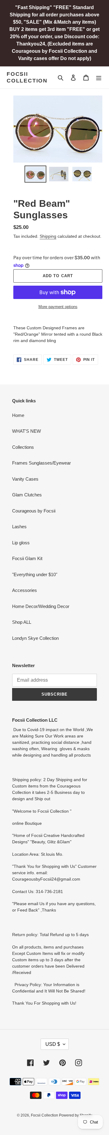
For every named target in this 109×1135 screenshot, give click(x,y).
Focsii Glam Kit (27, 558)
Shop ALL (21, 622)
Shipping (48, 236)
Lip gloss (21, 542)
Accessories (24, 590)
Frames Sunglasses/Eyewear (41, 462)
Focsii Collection (27, 77)
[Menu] (98, 77)
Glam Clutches (27, 494)
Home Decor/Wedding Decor (40, 606)
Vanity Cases (25, 479)
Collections (23, 447)
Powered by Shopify (75, 1115)
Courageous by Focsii (33, 510)
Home (18, 415)
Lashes (19, 526)
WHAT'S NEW (26, 431)
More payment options (58, 306)
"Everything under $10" (34, 574)
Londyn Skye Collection (35, 638)
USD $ (52, 1044)
